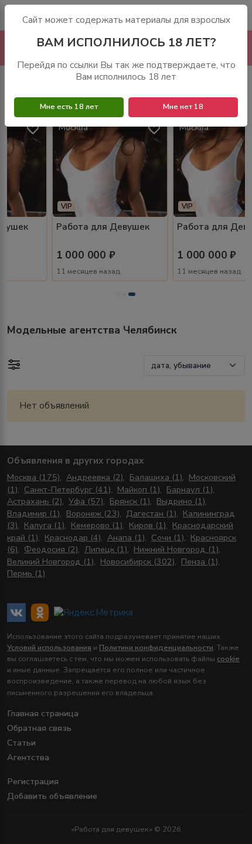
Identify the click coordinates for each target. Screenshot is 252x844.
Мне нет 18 (183, 106)
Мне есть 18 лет (69, 106)
